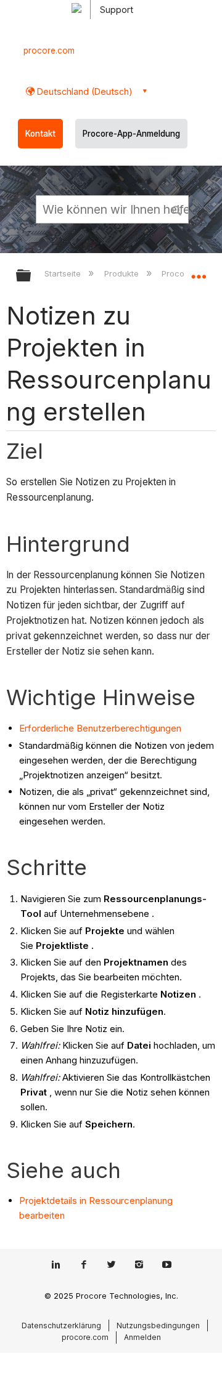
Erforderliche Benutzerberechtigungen (100, 728)
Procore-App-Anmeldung (131, 134)
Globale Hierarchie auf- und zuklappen (31, 276)
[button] (177, 208)
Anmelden (142, 1337)
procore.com (49, 50)
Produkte (122, 273)
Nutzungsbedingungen (158, 1325)
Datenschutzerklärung (61, 1325)
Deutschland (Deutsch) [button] (84, 91)
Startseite (63, 273)
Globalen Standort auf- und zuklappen (198, 271)
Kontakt (40, 134)
